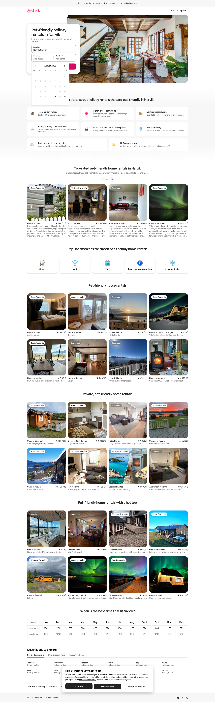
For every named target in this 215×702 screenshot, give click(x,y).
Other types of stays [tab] (56, 655)
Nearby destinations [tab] (35, 655)
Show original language (127, 3)
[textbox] (42, 58)
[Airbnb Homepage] (33, 10)
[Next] (112, 179)
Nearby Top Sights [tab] (76, 655)
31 (35, 102)
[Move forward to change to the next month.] (64, 66)
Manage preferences (136, 686)
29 (60, 96)
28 (55, 96)
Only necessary (107, 686)
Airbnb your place (178, 10)
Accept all (79, 686)
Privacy (48, 698)
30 (65, 96)
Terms (55, 698)
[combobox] (53, 49)
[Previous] (103, 179)
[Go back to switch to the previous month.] (36, 66)
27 (50, 96)
